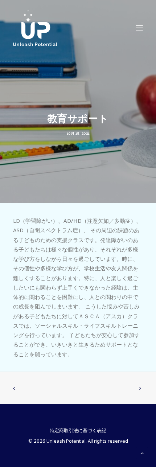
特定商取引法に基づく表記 (78, 430)
